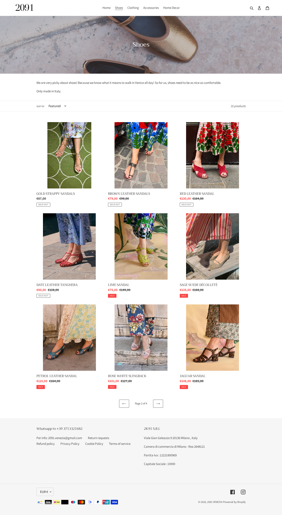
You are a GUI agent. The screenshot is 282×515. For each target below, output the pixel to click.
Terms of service (119, 444)
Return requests (98, 438)
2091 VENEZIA (215, 502)
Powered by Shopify (234, 502)
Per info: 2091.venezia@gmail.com (59, 438)
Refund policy (45, 444)
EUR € (44, 492)
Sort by (40, 106)
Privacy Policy (69, 444)
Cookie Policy (94, 444)
